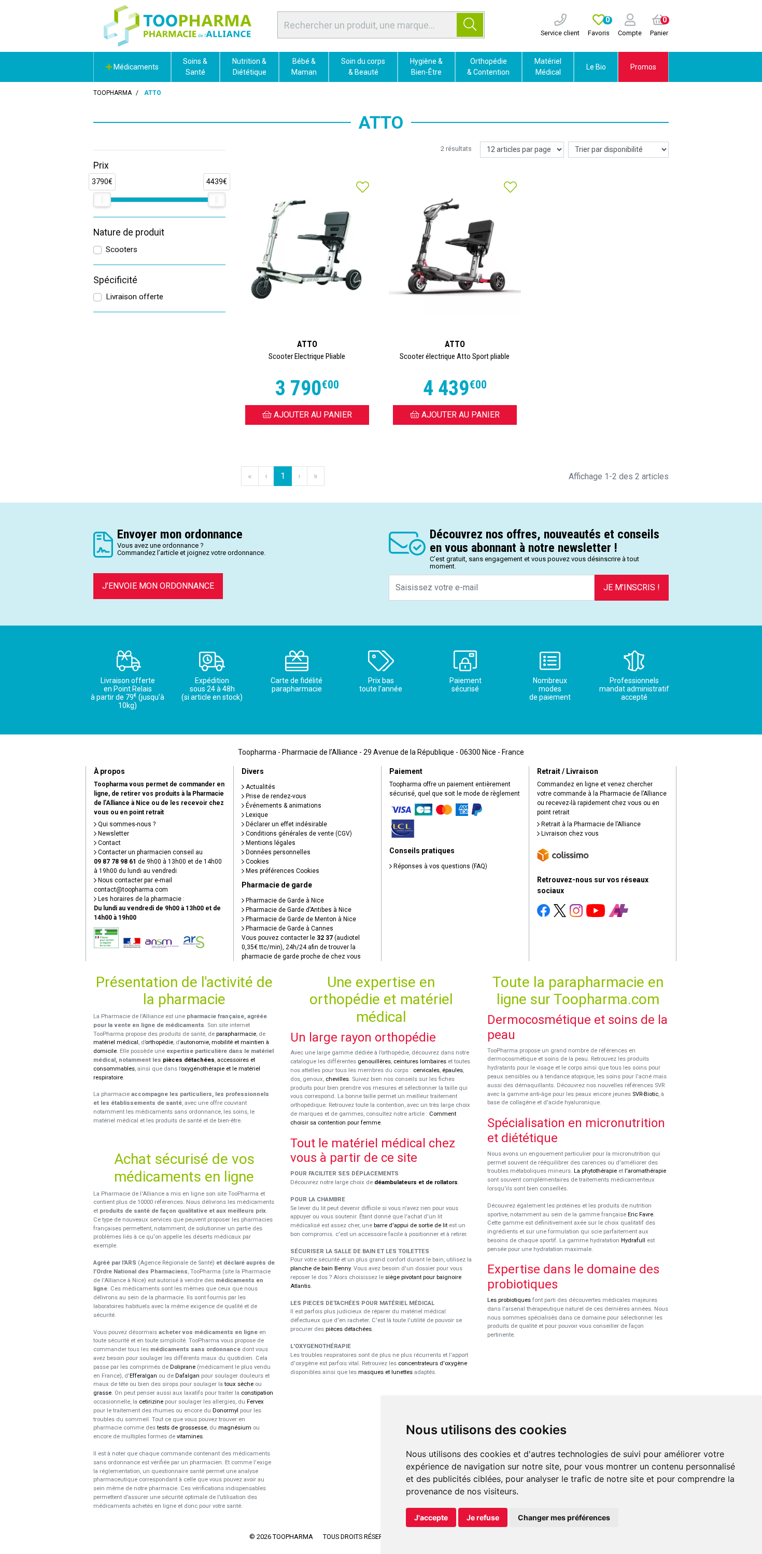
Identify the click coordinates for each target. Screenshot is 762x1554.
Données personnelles (277, 852)
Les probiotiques (509, 1300)
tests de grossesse (182, 1427)
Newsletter (112, 833)
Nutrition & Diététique (249, 66)
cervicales (426, 1070)
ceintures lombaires (419, 1061)
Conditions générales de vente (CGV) (298, 833)
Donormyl (225, 1410)
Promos (643, 67)
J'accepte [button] (431, 1517)
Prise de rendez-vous (275, 796)
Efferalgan (143, 1375)
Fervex (255, 1401)
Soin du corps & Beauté (363, 66)
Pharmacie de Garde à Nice (284, 900)
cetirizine (151, 1401)
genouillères (374, 1061)
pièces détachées (189, 1060)
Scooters (121, 249)
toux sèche (238, 1384)
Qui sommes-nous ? (126, 824)
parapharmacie (236, 1034)
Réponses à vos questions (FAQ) (439, 866)
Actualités (259, 786)
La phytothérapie (595, 1171)
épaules (452, 1070)
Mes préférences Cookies (281, 871)
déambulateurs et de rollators (416, 1182)
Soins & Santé (195, 66)
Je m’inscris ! (631, 587)
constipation (257, 1393)
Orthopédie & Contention (488, 66)
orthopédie (159, 1042)
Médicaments (135, 67)
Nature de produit (128, 232)
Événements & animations (282, 805)
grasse (102, 1393)
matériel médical (115, 1042)
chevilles (337, 1079)
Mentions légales (269, 843)
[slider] (102, 199)
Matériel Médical (547, 66)
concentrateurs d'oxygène (432, 1363)
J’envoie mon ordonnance (158, 586)
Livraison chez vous (569, 833)
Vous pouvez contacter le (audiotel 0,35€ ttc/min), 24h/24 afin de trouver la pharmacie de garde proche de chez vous (301, 947)
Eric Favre (640, 1214)
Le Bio (596, 67)
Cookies (256, 861)
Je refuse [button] (483, 1517)
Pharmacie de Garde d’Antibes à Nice (297, 909)
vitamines (190, 1436)
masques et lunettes (385, 1372)
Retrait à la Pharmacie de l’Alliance (590, 824)
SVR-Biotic (645, 1094)
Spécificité (115, 280)
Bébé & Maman (304, 66)
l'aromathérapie (645, 1171)
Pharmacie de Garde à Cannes (288, 928)
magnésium (234, 1427)
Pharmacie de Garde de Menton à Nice (300, 919)
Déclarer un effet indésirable (285, 824)
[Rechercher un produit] (470, 25)
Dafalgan (187, 1375)
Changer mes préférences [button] (564, 1517)
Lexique (256, 814)
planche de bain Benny (320, 1268)
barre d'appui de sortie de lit (410, 1225)
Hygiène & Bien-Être (426, 66)
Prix (101, 165)
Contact (108, 843)
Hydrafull (633, 1240)
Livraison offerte (134, 296)
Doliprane (182, 1367)
